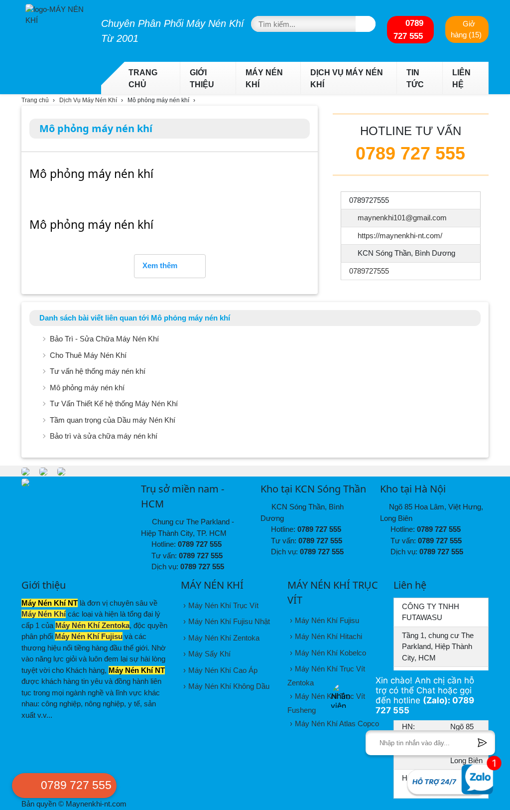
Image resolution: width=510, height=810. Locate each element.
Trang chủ (142, 78)
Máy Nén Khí (264, 78)
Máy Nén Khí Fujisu (89, 636)
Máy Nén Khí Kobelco (330, 652)
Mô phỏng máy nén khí (87, 387)
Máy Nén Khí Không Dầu (228, 686)
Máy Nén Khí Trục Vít (223, 605)
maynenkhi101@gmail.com (402, 217)
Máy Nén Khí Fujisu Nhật (229, 621)
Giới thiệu (202, 78)
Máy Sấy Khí (209, 653)
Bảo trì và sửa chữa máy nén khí (103, 436)
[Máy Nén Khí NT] (61, 471)
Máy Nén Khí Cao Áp (222, 670)
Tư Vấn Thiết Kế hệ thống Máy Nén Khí (114, 403)
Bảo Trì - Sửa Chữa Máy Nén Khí (104, 338)
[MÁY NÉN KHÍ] (55, 13)
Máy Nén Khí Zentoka (92, 625)
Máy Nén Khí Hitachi (328, 636)
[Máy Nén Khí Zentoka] (25, 471)
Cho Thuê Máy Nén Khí (88, 355)
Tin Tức (415, 78)
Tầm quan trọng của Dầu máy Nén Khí (112, 420)
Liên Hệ (461, 78)
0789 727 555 (408, 29)
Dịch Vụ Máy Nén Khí (346, 78)
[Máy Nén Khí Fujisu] (43, 471)
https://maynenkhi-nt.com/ (400, 235)
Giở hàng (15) (466, 29)
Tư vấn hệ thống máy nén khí (97, 371)
